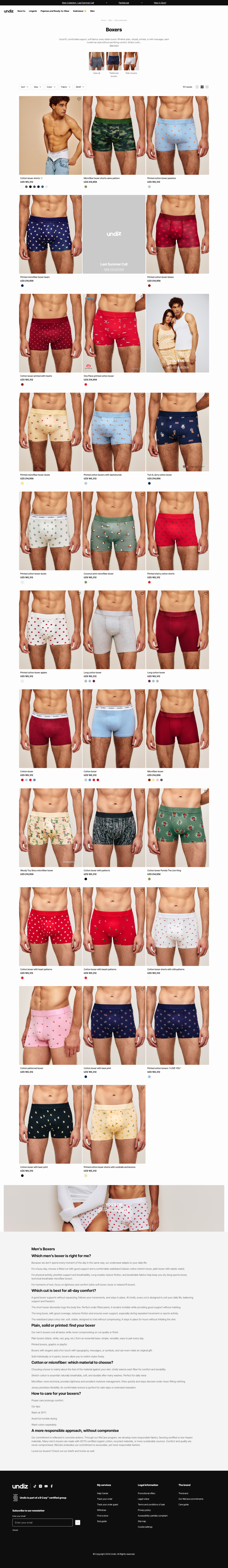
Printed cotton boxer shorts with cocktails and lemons (109, 1167)
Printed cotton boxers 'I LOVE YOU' (164, 1068)
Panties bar (124, 2)
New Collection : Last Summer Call (78, 2)
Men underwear (121, 20)
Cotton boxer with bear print (97, 1068)
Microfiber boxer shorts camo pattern (102, 178)
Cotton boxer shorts (30, 178)
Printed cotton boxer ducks (33, 573)
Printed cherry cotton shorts (160, 573)
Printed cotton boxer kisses (160, 277)
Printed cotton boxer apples (33, 672)
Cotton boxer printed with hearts (36, 376)
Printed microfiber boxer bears (35, 277)
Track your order (104, 1499)
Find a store (102, 1515)
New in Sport (160, 2)
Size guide (102, 1521)
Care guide (184, 1504)
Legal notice (143, 1499)
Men (110, 20)
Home (103, 20)
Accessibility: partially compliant (153, 1515)
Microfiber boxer (155, 771)
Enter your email (19, 1516)
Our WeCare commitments (191, 1499)
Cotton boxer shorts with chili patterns (165, 969)
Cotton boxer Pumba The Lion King (164, 870)
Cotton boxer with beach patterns (100, 969)
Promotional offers (146, 1493)
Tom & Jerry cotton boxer (159, 474)
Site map (142, 1521)
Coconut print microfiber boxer (99, 573)
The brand (183, 1493)
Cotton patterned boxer (31, 1068)
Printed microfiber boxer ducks (35, 474)
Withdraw (101, 1510)
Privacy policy (144, 1510)
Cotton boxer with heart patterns (36, 969)
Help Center (102, 1493)
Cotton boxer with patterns (97, 870)
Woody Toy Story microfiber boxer (36, 870)
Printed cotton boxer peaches (161, 178)
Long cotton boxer (92, 672)
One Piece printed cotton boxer (99, 376)
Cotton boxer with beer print (34, 1167)
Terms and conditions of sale (151, 1504)
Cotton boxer (26, 771)
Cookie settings (145, 1526)
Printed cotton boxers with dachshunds (103, 474)
